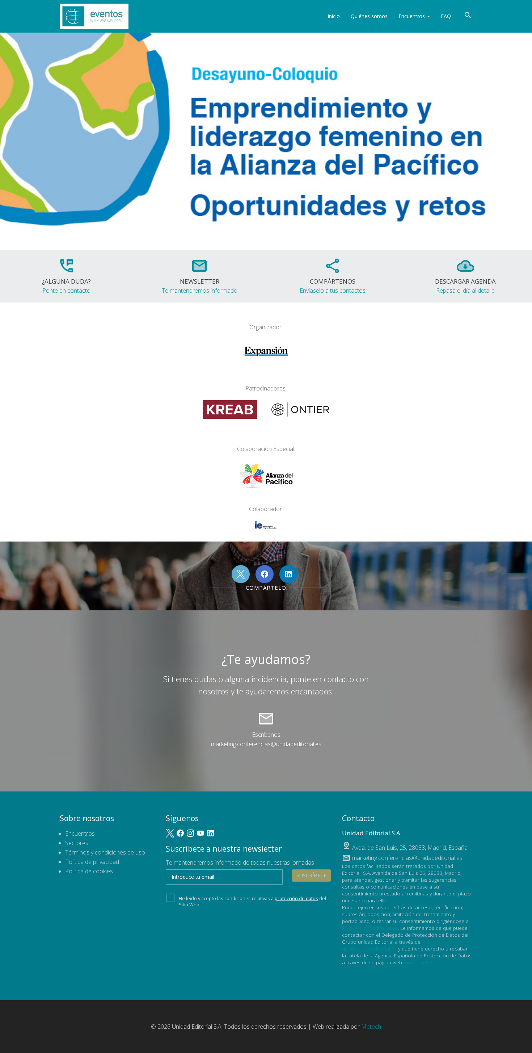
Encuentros (412, 16)
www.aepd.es (419, 962)
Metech (371, 1027)
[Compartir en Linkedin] (288, 574)
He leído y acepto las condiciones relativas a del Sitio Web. (252, 901)
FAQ (446, 16)
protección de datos (296, 898)
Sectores (76, 843)
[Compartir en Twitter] (241, 574)
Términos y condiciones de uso (105, 852)
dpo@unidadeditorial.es (369, 948)
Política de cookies (89, 871)
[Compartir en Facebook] (265, 574)
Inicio (334, 16)
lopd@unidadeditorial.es (370, 927)
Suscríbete (311, 875)
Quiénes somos (369, 16)
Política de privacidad (92, 862)
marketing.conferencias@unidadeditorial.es (266, 744)
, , (410, 848)
